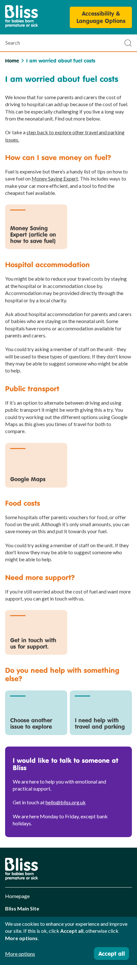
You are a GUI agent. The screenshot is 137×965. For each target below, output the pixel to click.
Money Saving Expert (55, 178)
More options (20, 954)
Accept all (111, 953)
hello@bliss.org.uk (66, 802)
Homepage (17, 896)
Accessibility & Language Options (101, 17)
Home (12, 60)
